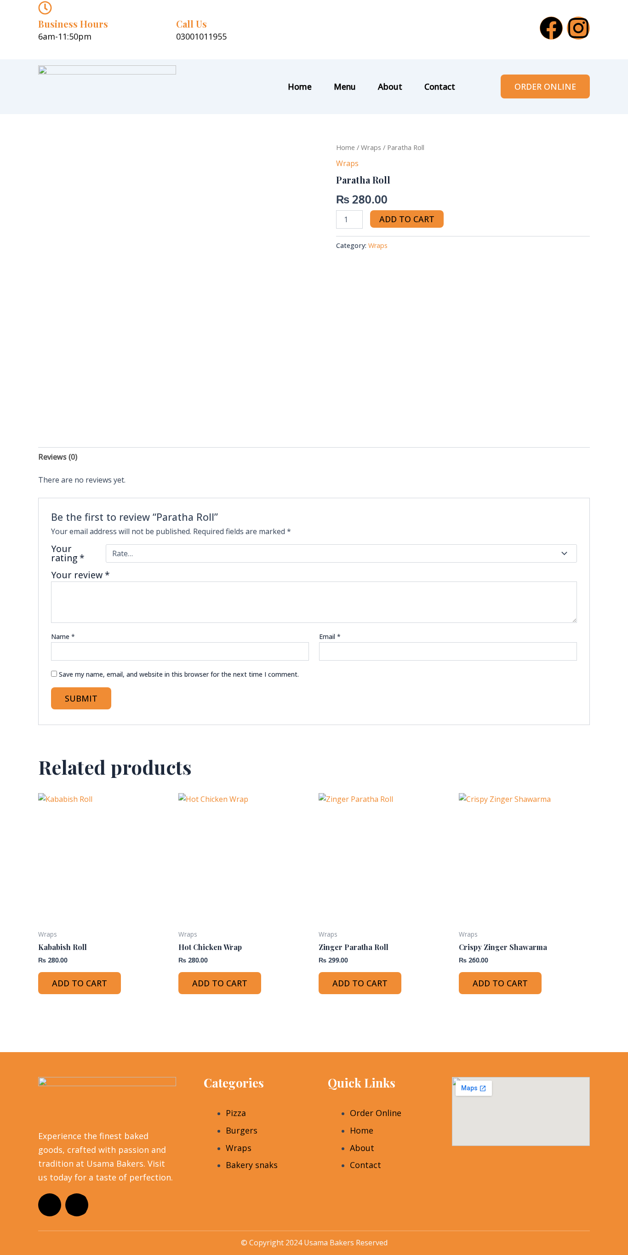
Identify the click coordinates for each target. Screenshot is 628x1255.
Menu (345, 86)
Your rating (68, 553)
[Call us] (183, 8)
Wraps (371, 147)
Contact (439, 86)
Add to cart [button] (79, 983)
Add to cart (406, 219)
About (390, 86)
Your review (80, 575)
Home (300, 86)
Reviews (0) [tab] (57, 457)
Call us (191, 23)
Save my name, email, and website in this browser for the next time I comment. (179, 674)
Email (330, 636)
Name (63, 636)
